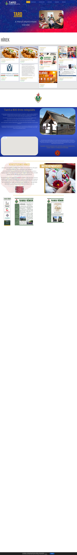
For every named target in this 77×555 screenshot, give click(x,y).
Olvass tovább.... (42, 86)
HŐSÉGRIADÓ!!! (43, 47)
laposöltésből (19, 177)
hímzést (9, 171)
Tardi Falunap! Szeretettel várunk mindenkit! (66, 60)
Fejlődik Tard (3, 77)
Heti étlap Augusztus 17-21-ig (26, 59)
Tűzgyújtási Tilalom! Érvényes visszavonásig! (26, 78)
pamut (26, 169)
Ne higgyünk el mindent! (45, 66)
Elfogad (52, 553)
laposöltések (11, 167)
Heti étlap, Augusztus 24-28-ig (7, 59)
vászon (23, 169)
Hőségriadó (42, 84)
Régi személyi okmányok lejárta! (66, 77)
